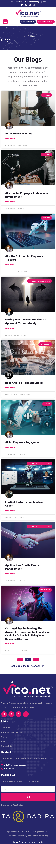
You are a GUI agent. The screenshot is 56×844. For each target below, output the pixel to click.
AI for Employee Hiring (18, 133)
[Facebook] (26, 5)
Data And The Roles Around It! (24, 382)
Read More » (10, 138)
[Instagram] (34, 5)
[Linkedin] (30, 5)
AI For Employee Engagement (23, 442)
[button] (5, 21)
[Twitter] (22, 5)
